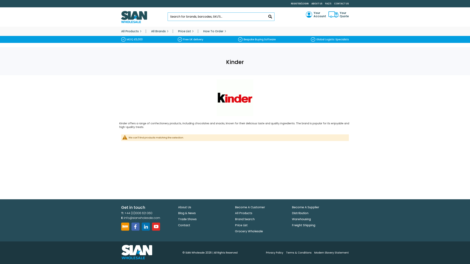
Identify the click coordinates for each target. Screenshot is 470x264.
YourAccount (320, 14)
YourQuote (344, 14)
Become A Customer (250, 207)
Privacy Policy (274, 252)
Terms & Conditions (299, 252)
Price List (241, 225)
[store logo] (134, 17)
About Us (316, 3)
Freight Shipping (303, 225)
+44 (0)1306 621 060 (138, 213)
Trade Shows (187, 219)
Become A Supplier (305, 207)
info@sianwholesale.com (142, 218)
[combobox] (221, 16)
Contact (184, 225)
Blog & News (187, 213)
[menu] (235, 31)
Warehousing (301, 219)
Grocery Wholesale (249, 231)
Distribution (300, 213)
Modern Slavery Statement (331, 252)
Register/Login (300, 3)
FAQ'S (328, 3)
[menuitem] (130, 31)
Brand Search (245, 219)
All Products (243, 213)
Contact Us (341, 3)
